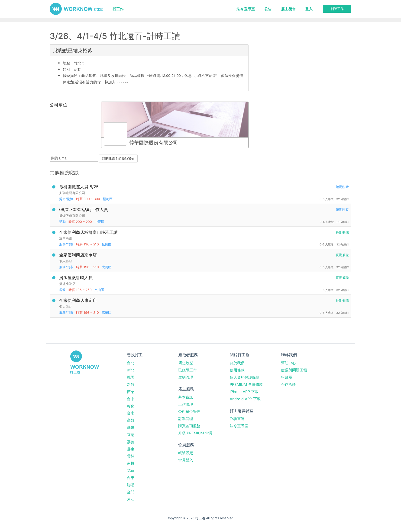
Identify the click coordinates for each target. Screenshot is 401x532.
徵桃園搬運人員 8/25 (79, 186)
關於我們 (237, 362)
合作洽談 (288, 384)
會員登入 (185, 460)
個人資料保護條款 (244, 377)
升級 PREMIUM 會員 (195, 433)
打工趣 (76, 8)
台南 (130, 413)
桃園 (130, 377)
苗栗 (130, 391)
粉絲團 (286, 377)
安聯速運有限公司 (72, 193)
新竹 (130, 384)
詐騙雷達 (237, 418)
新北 (130, 370)
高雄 (130, 420)
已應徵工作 (187, 370)
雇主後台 (288, 9)
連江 (130, 499)
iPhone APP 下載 (244, 391)
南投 (130, 463)
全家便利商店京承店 (78, 254)
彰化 (130, 406)
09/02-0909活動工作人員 (83, 209)
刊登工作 (337, 9)
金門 (130, 492)
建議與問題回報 (294, 370)
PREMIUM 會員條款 (246, 384)
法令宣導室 (245, 9)
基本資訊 (185, 397)
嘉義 (130, 441)
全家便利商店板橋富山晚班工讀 (88, 232)
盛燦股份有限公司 (72, 216)
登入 (309, 9)
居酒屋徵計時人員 (76, 277)
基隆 (130, 427)
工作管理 (185, 404)
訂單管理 (185, 418)
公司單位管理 (189, 411)
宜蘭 (130, 434)
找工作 (118, 9)
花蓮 (130, 470)
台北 (130, 362)
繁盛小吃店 (67, 284)
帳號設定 (185, 452)
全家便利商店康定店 (78, 300)
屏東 (130, 449)
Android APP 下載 (245, 399)
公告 (268, 9)
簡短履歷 (185, 362)
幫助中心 (288, 362)
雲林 (130, 456)
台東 (130, 477)
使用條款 (237, 370)
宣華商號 (65, 238)
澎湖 (130, 484)
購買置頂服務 (189, 425)
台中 (130, 399)
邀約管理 (185, 377)
